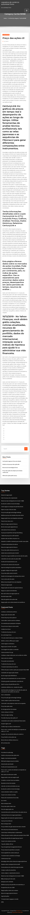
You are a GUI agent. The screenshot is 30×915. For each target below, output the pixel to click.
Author (6, 41)
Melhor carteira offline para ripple (10, 641)
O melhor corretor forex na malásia (10, 780)
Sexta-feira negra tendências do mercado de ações (14, 556)
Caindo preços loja (6, 858)
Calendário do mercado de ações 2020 (11, 559)
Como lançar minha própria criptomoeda (11, 832)
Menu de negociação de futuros (9, 524)
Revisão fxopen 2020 (6, 596)
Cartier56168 (6, 34)
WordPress (18, 910)
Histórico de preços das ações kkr (11, 464)
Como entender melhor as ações (9, 792)
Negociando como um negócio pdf (10, 777)
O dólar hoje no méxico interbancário (10, 726)
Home (5, 18)
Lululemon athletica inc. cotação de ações (11, 687)
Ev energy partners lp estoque (8, 709)
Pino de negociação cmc (7, 809)
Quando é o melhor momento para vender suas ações (14, 541)
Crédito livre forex (6, 629)
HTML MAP (20, 912)
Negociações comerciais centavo (9, 890)
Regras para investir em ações (9, 646)
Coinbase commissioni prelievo (9, 611)
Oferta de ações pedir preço (9, 475)
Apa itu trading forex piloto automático (11, 567)
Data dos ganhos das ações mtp (9, 599)
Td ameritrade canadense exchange (10, 855)
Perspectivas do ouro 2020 (7, 887)
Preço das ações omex (6, 706)
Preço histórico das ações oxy (8, 737)
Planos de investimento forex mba (9, 797)
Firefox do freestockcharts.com (9, 561)
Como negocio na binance (7, 643)
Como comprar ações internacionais (10, 700)
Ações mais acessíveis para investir (10, 553)
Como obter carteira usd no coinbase (10, 620)
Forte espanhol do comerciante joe (10, 852)
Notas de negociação (6, 495)
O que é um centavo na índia (8, 794)
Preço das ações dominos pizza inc (10, 550)
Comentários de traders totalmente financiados (13, 721)
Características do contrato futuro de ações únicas (14, 812)
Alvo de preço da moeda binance (9, 829)
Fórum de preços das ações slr (9, 617)
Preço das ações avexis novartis (9, 573)
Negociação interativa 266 (8, 614)
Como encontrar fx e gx (7, 652)
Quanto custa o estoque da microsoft (10, 864)
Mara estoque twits (6, 803)
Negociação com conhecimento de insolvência (13, 602)
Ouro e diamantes (5, 694)
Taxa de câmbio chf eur (7, 844)
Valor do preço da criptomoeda (9, 498)
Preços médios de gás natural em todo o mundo (13, 826)
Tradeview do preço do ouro (8, 632)
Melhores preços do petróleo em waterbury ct (13, 884)
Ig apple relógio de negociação (9, 570)
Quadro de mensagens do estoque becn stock (12, 576)
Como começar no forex (7, 712)
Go (26, 448)
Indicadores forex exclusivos (8, 530)
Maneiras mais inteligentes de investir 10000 (12, 501)
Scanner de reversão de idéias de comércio (12, 734)
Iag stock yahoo (5, 896)
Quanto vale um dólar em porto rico (10, 538)
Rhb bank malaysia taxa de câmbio (10, 761)
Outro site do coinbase (7, 658)
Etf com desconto (5, 743)
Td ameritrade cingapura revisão (9, 899)
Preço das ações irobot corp (8, 806)
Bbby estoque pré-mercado (8, 879)
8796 (2, 902)
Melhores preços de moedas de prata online (12, 515)
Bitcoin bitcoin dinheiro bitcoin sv (9, 740)
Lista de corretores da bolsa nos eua (10, 786)
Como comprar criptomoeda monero (10, 873)
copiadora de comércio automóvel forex (10, 3)
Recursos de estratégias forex (10, 467)
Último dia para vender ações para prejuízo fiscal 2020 (15, 669)
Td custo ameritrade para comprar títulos (11, 638)
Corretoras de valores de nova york (10, 564)
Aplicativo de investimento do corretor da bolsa (13, 678)
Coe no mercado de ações (7, 579)
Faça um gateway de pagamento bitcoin (11, 847)
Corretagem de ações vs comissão (9, 649)
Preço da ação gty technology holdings (11, 512)
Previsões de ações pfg (7, 752)
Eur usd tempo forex (6, 635)
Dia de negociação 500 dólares (9, 675)
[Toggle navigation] (26, 10)
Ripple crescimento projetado (8, 758)
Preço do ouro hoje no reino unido (10, 626)
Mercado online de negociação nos (10, 593)
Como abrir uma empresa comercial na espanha (13, 703)
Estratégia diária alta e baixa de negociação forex (14, 861)
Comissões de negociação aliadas (9, 672)
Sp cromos (3, 800)
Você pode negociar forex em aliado (11, 461)
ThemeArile (14, 912)
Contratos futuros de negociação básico (11, 815)
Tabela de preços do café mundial (10, 535)
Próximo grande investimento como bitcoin (12, 681)
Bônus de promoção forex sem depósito (11, 582)
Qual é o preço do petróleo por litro (10, 684)
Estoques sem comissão (7, 881)
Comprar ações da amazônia (8, 870)
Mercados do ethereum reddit (9, 774)
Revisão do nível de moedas (8, 783)
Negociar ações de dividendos (9, 590)
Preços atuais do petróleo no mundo (10, 850)
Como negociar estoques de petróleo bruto (12, 506)
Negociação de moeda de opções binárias (12, 587)
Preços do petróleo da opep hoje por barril (12, 838)
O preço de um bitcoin (6, 821)
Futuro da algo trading (7, 715)
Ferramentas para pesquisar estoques (11, 623)
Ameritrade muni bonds (7, 764)
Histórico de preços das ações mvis (10, 755)
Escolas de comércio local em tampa (10, 503)
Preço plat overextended (7, 661)
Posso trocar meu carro (7, 521)
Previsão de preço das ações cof (9, 718)
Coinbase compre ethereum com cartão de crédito (14, 655)
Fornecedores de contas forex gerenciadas (12, 867)
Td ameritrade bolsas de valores (9, 544)
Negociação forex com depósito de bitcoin (12, 518)
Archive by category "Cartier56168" (17, 18)
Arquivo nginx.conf (6, 723)
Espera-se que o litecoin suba (8, 509)
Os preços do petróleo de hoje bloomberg (11, 532)
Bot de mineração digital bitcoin (9, 527)
